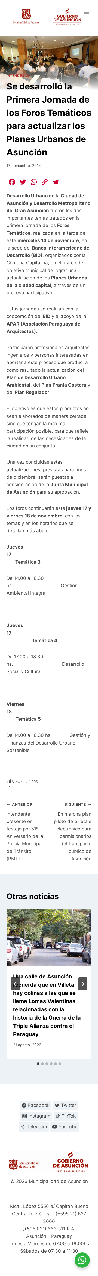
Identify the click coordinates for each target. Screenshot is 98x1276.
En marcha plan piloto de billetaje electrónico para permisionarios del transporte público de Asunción (72, 831)
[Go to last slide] (15, 983)
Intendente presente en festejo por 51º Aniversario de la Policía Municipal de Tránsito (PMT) (25, 831)
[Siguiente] (82, 983)
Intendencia (19, 76)
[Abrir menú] (86, 13)
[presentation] (49, 937)
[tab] (38, 1063)
